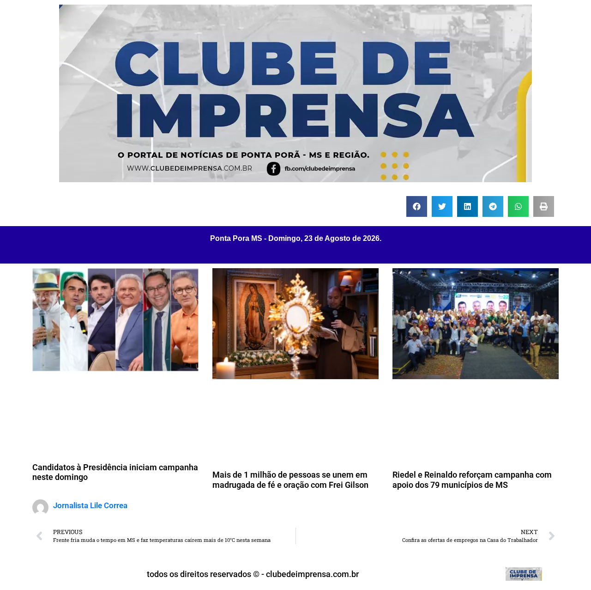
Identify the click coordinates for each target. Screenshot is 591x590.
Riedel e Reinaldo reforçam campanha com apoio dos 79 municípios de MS (472, 480)
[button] (416, 206)
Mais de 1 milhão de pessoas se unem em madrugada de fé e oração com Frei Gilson (290, 480)
